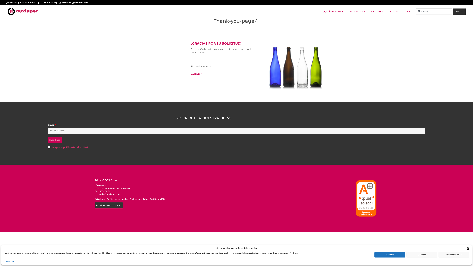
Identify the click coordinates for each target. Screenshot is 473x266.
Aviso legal (10, 261)
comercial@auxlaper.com (107, 194)
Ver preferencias (454, 255)
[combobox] (434, 11)
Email (52, 125)
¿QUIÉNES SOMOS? (334, 11)
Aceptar (390, 255)
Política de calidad (139, 199)
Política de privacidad (117, 199)
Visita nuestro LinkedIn (109, 205)
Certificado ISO (157, 199)
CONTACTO (396, 11)
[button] (468, 248)
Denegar (422, 255)
